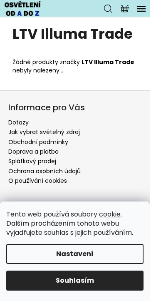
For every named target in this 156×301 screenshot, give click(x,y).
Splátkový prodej (32, 161)
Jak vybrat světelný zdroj (44, 132)
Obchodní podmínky (38, 142)
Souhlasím (75, 280)
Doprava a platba (33, 151)
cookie (110, 214)
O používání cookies (37, 181)
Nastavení (75, 254)
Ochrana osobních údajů (44, 171)
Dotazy (18, 122)
